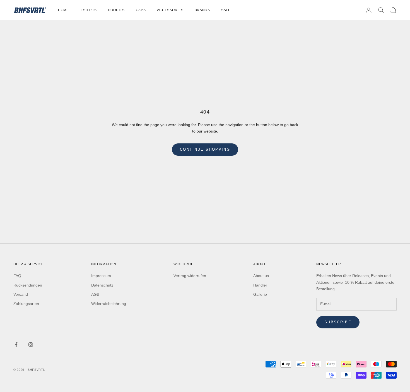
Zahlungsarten (26, 303)
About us (261, 275)
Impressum (101, 275)
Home (63, 10)
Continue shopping (205, 149)
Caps (141, 10)
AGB (95, 294)
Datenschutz (102, 285)
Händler (260, 285)
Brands (202, 10)
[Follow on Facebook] (16, 344)
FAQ (17, 275)
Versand (20, 294)
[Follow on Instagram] (30, 344)
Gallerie (260, 294)
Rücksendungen (27, 285)
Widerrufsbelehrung (108, 303)
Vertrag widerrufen (189, 275)
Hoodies (116, 10)
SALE (226, 10)
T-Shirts (88, 10)
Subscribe (337, 322)
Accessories (170, 10)
